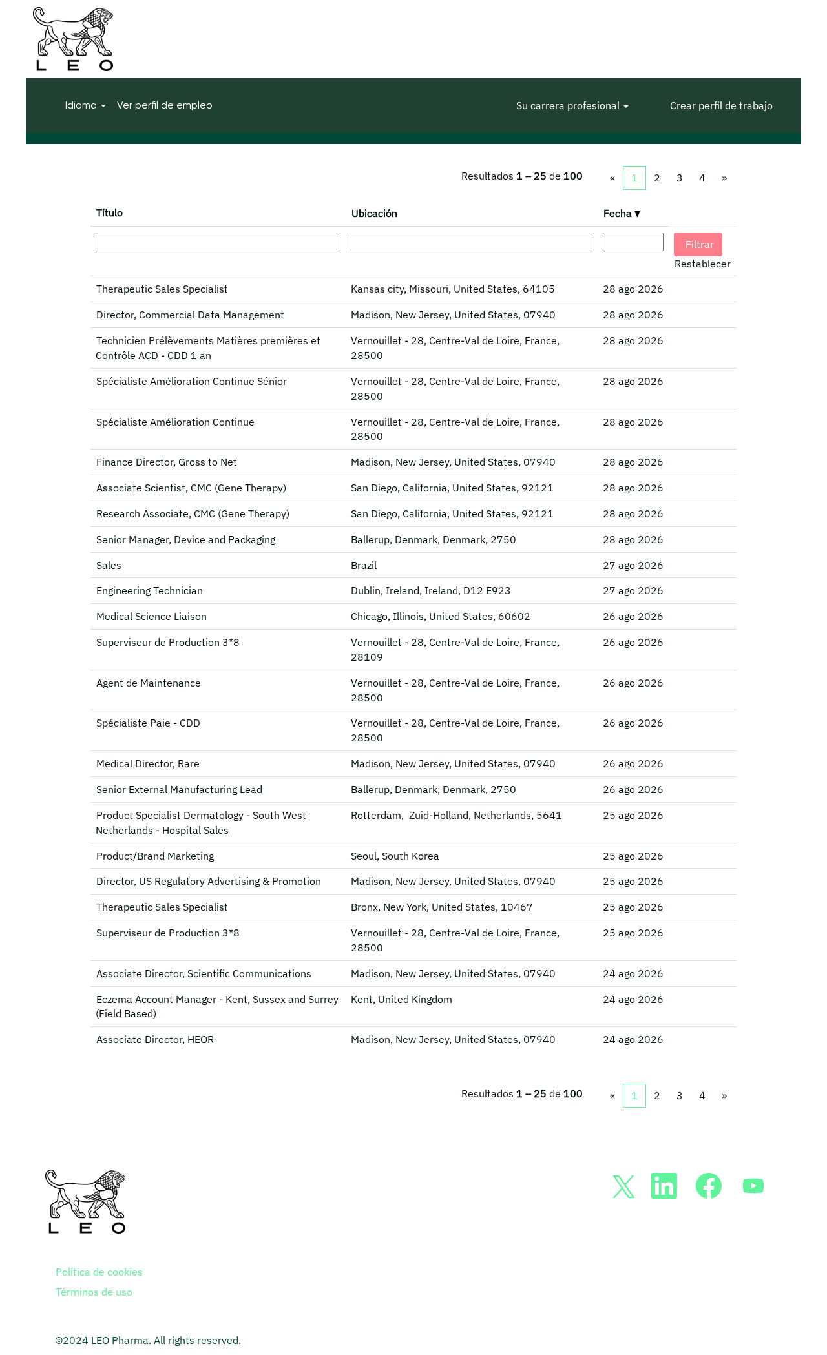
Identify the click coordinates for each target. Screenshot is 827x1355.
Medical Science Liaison (151, 616)
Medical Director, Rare (148, 763)
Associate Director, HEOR (155, 1039)
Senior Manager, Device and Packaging (185, 539)
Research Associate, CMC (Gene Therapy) (192, 513)
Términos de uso (94, 1292)
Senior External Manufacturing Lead (179, 789)
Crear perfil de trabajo (721, 105)
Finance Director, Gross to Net (166, 461)
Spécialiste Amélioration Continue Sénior (191, 381)
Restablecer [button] (703, 263)
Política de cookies (99, 1271)
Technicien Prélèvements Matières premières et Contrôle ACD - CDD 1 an (208, 348)
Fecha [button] (618, 213)
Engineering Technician (149, 590)
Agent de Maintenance (148, 682)
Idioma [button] (82, 105)
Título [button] (109, 212)
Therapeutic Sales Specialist (162, 288)
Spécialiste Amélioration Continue (175, 421)
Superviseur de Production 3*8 (168, 642)
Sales (108, 565)
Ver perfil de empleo (165, 105)
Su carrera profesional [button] (569, 105)
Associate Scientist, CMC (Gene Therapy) (191, 487)
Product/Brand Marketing (155, 855)
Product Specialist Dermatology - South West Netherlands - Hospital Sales (201, 822)
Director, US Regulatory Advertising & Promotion (208, 880)
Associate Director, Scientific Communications (203, 973)
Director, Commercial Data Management (190, 314)
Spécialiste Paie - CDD (148, 722)
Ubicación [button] (374, 213)
